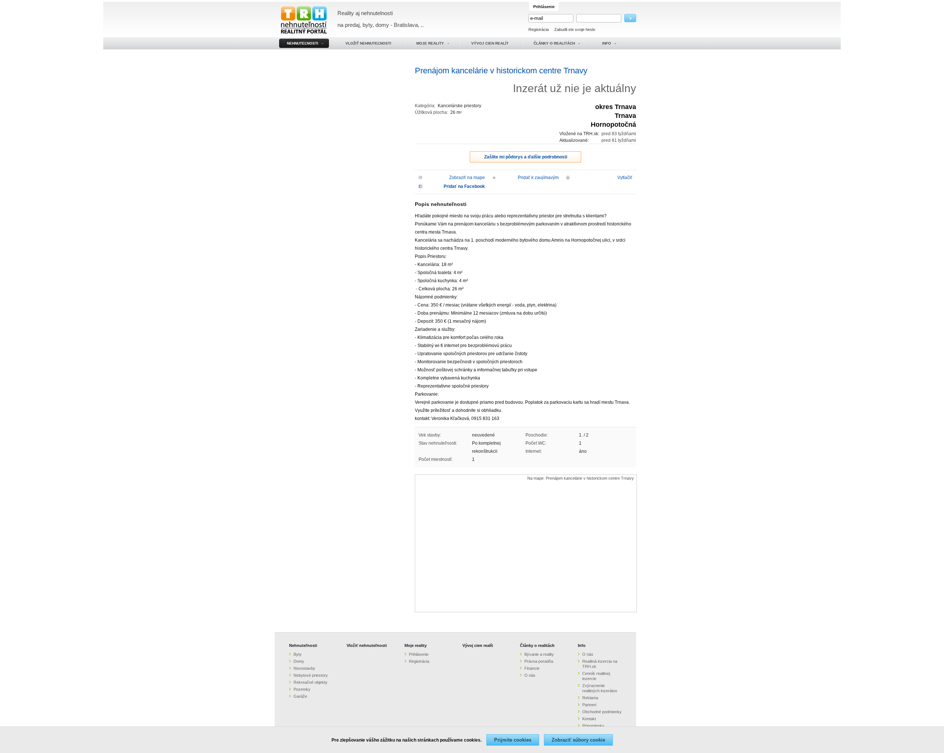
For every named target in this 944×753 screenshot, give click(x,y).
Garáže (300, 696)
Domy (299, 661)
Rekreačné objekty (310, 682)
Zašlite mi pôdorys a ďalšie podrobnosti (525, 157)
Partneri (589, 705)
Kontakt (589, 719)
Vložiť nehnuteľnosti (367, 645)
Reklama (590, 698)
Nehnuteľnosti (303, 645)
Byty (298, 654)
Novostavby (304, 668)
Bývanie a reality (539, 654)
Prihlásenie (418, 654)
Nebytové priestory (311, 675)
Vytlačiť (624, 177)
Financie (531, 668)
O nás (529, 675)
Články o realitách (537, 645)
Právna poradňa (538, 661)
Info (582, 645)
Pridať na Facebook (464, 186)
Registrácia (538, 29)
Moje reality (416, 645)
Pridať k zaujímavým (538, 177)
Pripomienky (593, 726)
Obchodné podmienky (602, 712)
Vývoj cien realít (477, 645)
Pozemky (302, 689)
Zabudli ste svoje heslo (574, 29)
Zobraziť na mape (467, 177)
